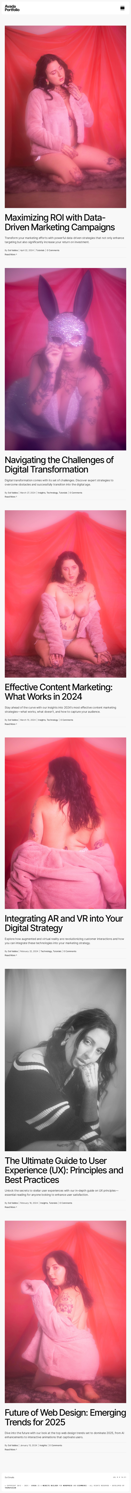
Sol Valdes (13, 250)
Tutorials (40, 250)
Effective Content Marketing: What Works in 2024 (59, 692)
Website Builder (50, 1486)
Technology (52, 492)
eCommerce (82, 1486)
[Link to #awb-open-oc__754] (122, 8)
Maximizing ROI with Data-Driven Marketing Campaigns (60, 222)
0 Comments (53, 250)
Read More (10, 254)
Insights (41, 492)
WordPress (67, 1486)
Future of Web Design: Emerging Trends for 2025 (65, 1417)
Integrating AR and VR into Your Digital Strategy (64, 923)
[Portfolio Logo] (12, 6)
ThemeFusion (10, 1488)
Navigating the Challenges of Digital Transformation (59, 464)
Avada (33, 1486)
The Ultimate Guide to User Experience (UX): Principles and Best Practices (64, 1170)
